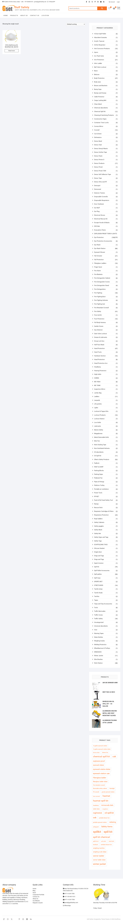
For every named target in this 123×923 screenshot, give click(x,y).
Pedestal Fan (98, 478)
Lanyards (97, 400)
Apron (96, 52)
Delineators (98, 137)
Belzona (96, 74)
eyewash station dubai (101, 769)
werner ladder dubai (99, 860)
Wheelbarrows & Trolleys (102, 648)
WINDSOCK (97, 652)
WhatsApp (67, 905)
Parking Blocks (99, 470)
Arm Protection (99, 60)
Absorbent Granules (100, 37)
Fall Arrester (98, 256)
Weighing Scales (99, 641)
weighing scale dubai (99, 852)
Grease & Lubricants (100, 337)
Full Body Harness (100, 322)
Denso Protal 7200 (100, 171)
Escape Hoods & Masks (102, 222)
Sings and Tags (99, 556)
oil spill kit (109, 813)
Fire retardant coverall (99, 785)
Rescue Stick (98, 507)
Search (102, 8)
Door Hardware (99, 204)
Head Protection (99, 359)
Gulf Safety (22, 7)
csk (114, 756)
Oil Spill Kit (97, 456)
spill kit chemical (101, 837)
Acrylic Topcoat (99, 41)
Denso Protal (98, 167)
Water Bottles (98, 637)
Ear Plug (96, 211)
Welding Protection (100, 644)
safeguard (96, 827)
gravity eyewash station (108, 792)
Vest (95, 630)
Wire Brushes (98, 659)
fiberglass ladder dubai (100, 781)
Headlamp (97, 367)
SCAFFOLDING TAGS (101, 544)
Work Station (98, 663)
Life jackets (98, 404)
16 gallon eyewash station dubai (101, 749)
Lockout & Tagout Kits (101, 411)
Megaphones (98, 433)
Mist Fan (97, 441)
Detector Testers (99, 193)
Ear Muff (97, 208)
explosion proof (99, 761)
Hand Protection (99, 348)
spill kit (108, 831)
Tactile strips (98, 589)
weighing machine (99, 848)
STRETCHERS (98, 585)
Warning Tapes (99, 633)
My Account (112, 2)
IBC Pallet (97, 382)
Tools (96, 607)
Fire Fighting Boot (100, 296)
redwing (112, 822)
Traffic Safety (98, 618)
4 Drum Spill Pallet (100, 34)
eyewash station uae (101, 773)
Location (45, 15)
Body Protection (99, 78)
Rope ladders (98, 519)
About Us (24, 15)
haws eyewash (96, 796)
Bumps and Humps (100, 93)
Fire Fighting (98, 293)
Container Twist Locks (101, 122)
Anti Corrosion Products (102, 48)
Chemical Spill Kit (100, 111)
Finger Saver (98, 267)
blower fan (105, 752)
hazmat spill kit (100, 800)
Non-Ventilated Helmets (102, 448)
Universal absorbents (101, 626)
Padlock (96, 463)
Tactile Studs (98, 593)
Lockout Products (100, 415)
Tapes (96, 600)
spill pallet (103, 841)
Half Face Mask (99, 345)
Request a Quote (38, 902)
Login (118, 2)
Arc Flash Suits (99, 56)
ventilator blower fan (106, 844)
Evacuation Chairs (100, 230)
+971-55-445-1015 (69, 896)
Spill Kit (96, 567)
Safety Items (106, 826)
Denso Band (98, 141)
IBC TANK (97, 385)
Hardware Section (100, 356)
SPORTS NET (98, 581)
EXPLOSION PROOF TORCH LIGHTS (105, 233)
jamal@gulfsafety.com (40, 1)
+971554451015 (28, 1)
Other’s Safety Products (101, 459)
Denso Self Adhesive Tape (102, 174)
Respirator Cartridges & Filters (103, 511)
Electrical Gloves (99, 215)
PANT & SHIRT (98, 467)
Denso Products (99, 163)
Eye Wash (97, 245)
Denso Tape (98, 178)
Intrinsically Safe (107, 805)
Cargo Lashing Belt (100, 100)
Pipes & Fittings (99, 482)
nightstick (97, 813)
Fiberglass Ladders (100, 263)
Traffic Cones (98, 615)
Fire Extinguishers (100, 289)
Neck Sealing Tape (100, 445)
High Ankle (97, 374)
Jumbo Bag (97, 393)
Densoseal (97, 189)
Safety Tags (98, 541)
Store (34, 892)
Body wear (97, 82)
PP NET (96, 496)
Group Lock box (99, 341)
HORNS (96, 378)
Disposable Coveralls (101, 196)
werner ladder (98, 856)
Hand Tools (98, 352)
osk (94, 817)
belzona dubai (96, 752)
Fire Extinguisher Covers (102, 282)
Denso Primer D (99, 159)
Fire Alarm (97, 271)
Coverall (96, 130)
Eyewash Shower (99, 252)
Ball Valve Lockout (100, 67)
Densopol (97, 185)
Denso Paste (98, 156)
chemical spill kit (101, 756)
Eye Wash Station (99, 248)
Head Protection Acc (101, 363)
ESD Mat (97, 226)
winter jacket (99, 864)
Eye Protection (99, 237)
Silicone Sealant (99, 548)
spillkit (97, 831)
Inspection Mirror (99, 389)
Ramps (96, 504)
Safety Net (97, 533)
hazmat (106, 796)
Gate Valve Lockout (100, 333)
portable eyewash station (100, 822)
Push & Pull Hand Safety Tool (103, 500)
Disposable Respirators (101, 200)
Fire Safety (97, 311)
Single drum (98, 552)
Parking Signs (98, 474)
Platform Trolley (99, 485)
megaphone (105, 809)
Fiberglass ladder (99, 778)
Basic (96, 71)
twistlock (95, 844)
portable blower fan (104, 818)
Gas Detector (98, 330)
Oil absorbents (98, 452)
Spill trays (97, 578)
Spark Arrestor (98, 563)
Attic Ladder (98, 63)
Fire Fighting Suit (99, 304)
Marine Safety (98, 430)
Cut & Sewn (97, 134)
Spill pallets (98, 574)
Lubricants (97, 426)
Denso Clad (98, 145)
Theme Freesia (105, 919)
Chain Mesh (98, 104)
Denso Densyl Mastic (101, 148)
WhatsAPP (52, 1)
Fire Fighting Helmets (101, 300)
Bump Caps (97, 89)
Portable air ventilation (101, 489)
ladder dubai (96, 809)
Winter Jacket (98, 655)
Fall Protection (99, 259)
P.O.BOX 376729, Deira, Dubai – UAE (13, 1)
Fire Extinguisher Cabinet (102, 278)
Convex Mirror (98, 126)
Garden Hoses (98, 326)
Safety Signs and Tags (101, 537)
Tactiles (96, 596)
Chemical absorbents (101, 108)
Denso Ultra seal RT (100, 182)
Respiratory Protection (101, 515)
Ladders (96, 396)
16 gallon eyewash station (100, 745)
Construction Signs (100, 119)
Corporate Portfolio (38, 894)
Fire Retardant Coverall (101, 308)
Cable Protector (99, 97)
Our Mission (36, 900)
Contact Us (34, 15)
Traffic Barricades (99, 611)
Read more (11, 50)
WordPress (117, 919)
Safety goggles (99, 526)
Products (14, 15)
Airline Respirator (99, 45)
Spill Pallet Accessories (101, 570)
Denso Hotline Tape (100, 152)
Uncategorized (98, 622)
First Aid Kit (98, 315)
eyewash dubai (98, 765)
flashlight (112, 788)
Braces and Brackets (100, 85)
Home (5, 15)
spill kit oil (95, 841)
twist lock (111, 841)
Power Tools (98, 493)
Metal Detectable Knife (101, 437)
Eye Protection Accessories (103, 241)
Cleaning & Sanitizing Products (104, 115)
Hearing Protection (100, 371)
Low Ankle (97, 422)
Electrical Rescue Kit (100, 219)
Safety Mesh (98, 530)
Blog (34, 890)
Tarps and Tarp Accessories (103, 604)
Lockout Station (99, 419)
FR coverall (96, 792)
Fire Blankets (98, 274)
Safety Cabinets (99, 522)
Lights (96, 408)
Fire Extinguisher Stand (101, 285)
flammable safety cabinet (100, 788)
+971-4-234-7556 (69, 893)
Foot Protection (99, 319)
